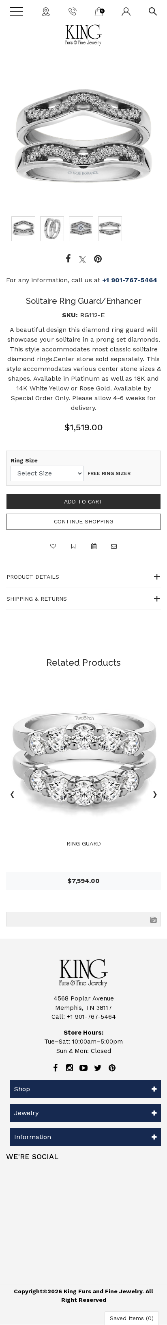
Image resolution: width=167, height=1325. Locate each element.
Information (32, 1137)
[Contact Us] (45, 11)
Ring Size (24, 460)
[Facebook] (68, 259)
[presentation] (12, 795)
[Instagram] (69, 1068)
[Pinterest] (112, 1068)
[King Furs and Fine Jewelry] (83, 35)
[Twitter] (82, 259)
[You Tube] (83, 1068)
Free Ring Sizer (109, 473)
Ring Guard (83, 843)
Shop (22, 1089)
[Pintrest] (98, 259)
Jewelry (26, 1113)
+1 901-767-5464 (129, 280)
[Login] (126, 11)
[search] (153, 11)
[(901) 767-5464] (73, 11)
